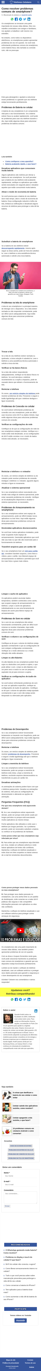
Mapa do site (10, 1360)
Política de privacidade (11, 1363)
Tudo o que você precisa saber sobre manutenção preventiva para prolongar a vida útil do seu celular (19, 1278)
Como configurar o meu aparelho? (19, 161)
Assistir (20, 1320)
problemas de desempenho (19, 754)
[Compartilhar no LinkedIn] (28, 19)
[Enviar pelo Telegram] (20, 19)
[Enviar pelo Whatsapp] (12, 19)
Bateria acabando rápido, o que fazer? (20, 164)
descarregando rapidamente (13, 248)
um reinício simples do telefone (22, 393)
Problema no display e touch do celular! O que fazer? (18, 1258)
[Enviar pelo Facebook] (16, 19)
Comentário (8, 1190)
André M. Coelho (27, 15)
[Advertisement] (20, 73)
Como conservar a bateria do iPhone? (20, 1285)
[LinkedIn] (35, 1010)
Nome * (7, 1173)
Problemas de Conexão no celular (21, 1154)
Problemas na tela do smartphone (21, 1158)
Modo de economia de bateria (21, 1146)
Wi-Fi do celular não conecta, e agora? (21, 1264)
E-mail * (7, 1181)
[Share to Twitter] (24, 19)
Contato (30, 1360)
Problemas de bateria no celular (21, 1150)
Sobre (31, 1367)
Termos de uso (30, 1363)
